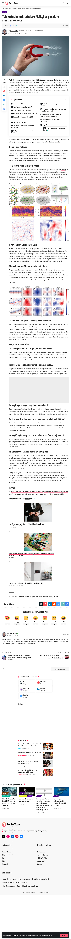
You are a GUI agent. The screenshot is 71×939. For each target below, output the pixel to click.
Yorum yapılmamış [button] (60, 669)
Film (19, 748)
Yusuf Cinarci (14, 30)
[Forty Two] (11, 3)
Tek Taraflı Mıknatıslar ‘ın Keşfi (22, 107)
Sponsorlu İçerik (22, 766)
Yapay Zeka (6, 795)
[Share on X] (13, 25)
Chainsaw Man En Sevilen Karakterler (29, 752)
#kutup (27, 596)
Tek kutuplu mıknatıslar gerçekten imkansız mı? (22, 126)
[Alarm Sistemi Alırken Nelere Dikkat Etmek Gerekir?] (38, 571)
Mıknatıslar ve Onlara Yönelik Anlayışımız (50, 120)
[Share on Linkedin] (4, 95)
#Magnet (32, 596)
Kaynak (45, 125)
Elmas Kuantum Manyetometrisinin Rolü (25, 113)
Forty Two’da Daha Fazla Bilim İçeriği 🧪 (54, 129)
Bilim (4, 12)
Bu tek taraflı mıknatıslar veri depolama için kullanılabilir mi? (53, 110)
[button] (64, 935)
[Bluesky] (26, 696)
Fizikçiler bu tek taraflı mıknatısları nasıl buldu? (24, 132)
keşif (63, 169)
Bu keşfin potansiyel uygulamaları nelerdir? (51, 105)
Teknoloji (23, 795)
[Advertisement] (39, 390)
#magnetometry (48, 596)
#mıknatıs (57, 596)
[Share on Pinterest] (4, 91)
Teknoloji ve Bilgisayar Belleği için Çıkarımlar (22, 118)
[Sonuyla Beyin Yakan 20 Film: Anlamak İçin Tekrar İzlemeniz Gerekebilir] (48, 746)
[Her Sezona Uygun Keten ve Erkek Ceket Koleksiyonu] (38, 512)
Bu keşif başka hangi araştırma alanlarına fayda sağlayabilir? (50, 115)
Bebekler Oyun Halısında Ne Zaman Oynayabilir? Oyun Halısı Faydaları (31, 554)
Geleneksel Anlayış (18, 104)
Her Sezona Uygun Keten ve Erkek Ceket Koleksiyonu (26, 524)
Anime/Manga (22, 755)
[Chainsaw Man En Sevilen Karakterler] (48, 755)
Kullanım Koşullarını (33, 935)
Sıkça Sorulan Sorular (19, 122)
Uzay (30, 795)
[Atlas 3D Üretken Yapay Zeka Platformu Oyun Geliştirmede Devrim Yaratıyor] (9, 791)
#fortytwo (21, 596)
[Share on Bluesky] (4, 100)
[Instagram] (26, 689)
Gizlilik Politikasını (19, 935)
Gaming (5, 793)
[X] (26, 682)
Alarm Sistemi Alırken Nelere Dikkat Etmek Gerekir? (26, 583)
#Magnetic (39, 596)
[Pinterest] (68, 634)
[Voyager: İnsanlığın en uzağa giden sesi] (27, 791)
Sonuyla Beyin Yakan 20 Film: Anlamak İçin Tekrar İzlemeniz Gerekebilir (26, 879)
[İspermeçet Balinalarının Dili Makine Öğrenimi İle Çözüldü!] (61, 791)
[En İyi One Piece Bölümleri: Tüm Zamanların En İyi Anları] (48, 772)
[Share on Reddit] (54, 604)
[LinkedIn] (44, 689)
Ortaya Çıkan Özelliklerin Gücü (22, 110)
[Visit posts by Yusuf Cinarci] (4, 32)
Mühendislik (29, 793)
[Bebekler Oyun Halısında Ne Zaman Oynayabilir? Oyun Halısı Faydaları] (38, 542)
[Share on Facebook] (10, 25)
